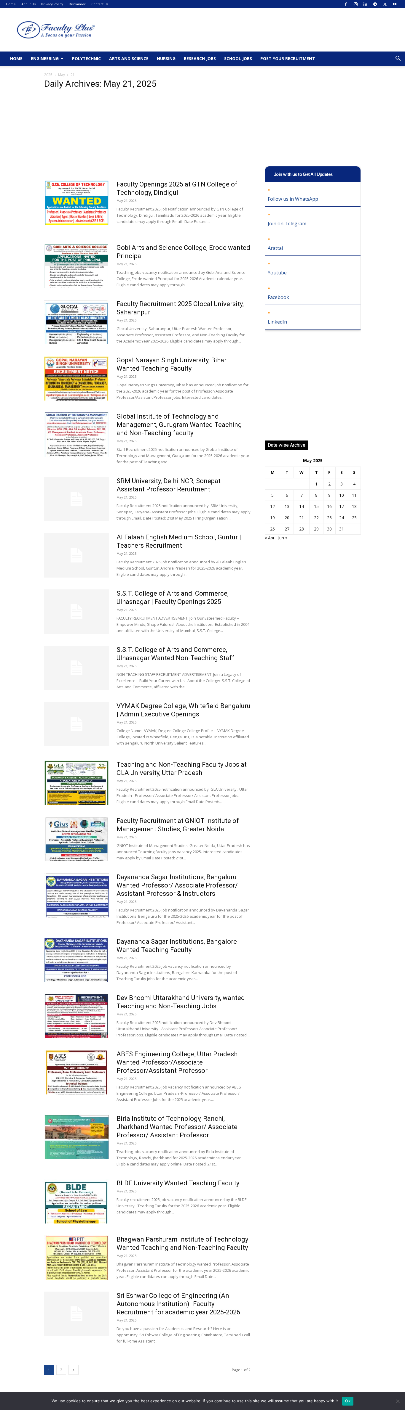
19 (272, 517)
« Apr (270, 538)
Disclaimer (77, 4)
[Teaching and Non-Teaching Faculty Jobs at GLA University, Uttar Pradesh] (76, 783)
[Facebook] (345, 4)
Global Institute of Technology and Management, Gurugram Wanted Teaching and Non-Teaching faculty (179, 425)
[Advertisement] (147, 136)
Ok (347, 1400)
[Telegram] (375, 4)
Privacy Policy (52, 4)
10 (341, 495)
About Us (28, 4)
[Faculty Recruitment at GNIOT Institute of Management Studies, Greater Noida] (76, 839)
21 (301, 517)
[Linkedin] (365, 4)
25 (354, 517)
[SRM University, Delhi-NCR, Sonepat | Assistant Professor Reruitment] (76, 499)
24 (341, 517)
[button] (398, 59)
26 (272, 529)
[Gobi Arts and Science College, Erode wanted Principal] (76, 266)
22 (316, 517)
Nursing (166, 58)
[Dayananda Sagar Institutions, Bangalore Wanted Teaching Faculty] (76, 960)
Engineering (45, 58)
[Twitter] (384, 4)
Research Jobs (200, 58)
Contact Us (99, 4)
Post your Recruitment (287, 58)
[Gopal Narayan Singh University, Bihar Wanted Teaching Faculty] (76, 378)
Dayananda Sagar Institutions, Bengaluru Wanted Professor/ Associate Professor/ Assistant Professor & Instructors (177, 885)
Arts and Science (129, 58)
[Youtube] (394, 4)
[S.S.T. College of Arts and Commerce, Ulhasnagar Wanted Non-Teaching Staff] (76, 668)
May (61, 74)
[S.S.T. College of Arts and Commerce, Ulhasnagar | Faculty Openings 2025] (76, 611)
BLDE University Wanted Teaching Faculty (178, 1183)
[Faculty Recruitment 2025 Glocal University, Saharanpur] (76, 322)
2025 (48, 74)
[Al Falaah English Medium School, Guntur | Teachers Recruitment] (76, 555)
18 (354, 506)
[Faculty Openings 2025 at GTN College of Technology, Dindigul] (76, 202)
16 (329, 506)
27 (287, 529)
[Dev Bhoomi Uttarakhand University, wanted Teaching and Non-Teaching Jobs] (76, 1016)
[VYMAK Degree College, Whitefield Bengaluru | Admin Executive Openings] (76, 724)
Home (11, 4)
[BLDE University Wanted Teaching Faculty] (76, 1201)
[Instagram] (355, 4)
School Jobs (238, 58)
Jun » (282, 538)
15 (316, 506)
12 (272, 506)
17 (341, 506)
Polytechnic (86, 58)
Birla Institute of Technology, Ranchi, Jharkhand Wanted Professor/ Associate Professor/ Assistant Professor (177, 1127)
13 (287, 506)
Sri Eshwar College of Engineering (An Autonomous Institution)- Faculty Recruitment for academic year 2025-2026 (178, 1304)
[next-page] (73, 1370)
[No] (398, 1401)
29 (316, 529)
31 (341, 529)
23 (329, 517)
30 (329, 529)
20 (287, 517)
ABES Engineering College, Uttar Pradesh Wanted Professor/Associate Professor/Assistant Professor (177, 1062)
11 (354, 495)
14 (301, 506)
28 (301, 529)
